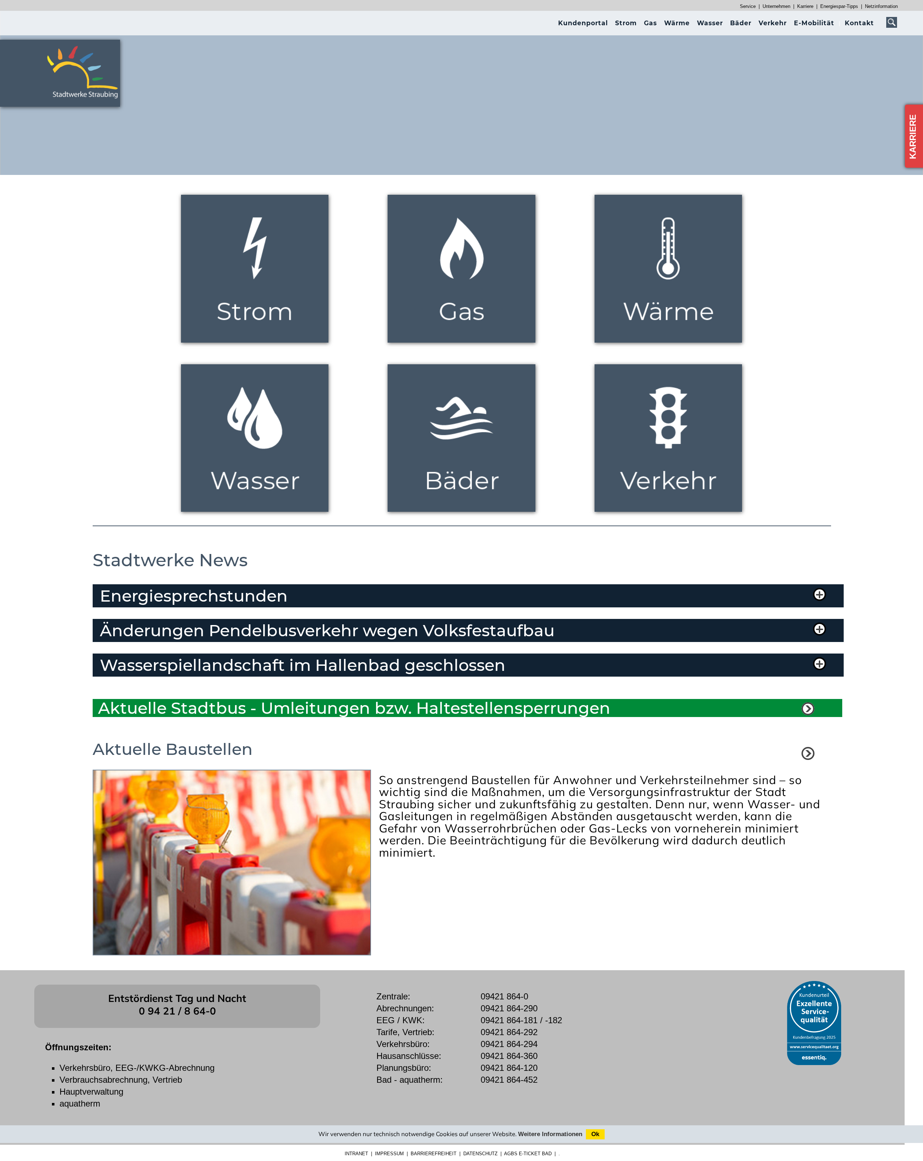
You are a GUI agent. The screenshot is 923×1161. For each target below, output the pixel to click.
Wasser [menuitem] (710, 23)
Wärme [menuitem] (677, 23)
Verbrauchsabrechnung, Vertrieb (120, 1080)
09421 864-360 (509, 1056)
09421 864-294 (509, 1044)
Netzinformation (881, 6)
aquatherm (79, 1103)
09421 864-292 (509, 1032)
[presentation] (583, 23)
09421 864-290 (509, 1008)
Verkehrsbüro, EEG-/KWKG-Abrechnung (137, 1068)
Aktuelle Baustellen (173, 749)
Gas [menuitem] (650, 23)
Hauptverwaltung (91, 1091)
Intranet (356, 1153)
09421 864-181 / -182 (521, 1020)
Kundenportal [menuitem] (583, 23)
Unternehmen (776, 6)
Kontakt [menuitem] (859, 23)
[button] (462, 595)
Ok (595, 1134)
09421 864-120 (509, 1068)
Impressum (389, 1153)
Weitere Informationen (550, 1134)
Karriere (805, 6)
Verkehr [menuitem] (773, 23)
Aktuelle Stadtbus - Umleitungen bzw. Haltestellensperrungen (354, 708)
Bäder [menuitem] (740, 23)
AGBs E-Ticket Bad (528, 1153)
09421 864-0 (504, 996)
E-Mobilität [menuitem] (814, 23)
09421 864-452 (509, 1080)
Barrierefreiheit (433, 1153)
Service (748, 6)
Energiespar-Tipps (839, 6)
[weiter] (807, 753)
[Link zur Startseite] (86, 101)
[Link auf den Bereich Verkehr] (807, 708)
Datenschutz (480, 1153)
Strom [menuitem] (626, 23)
